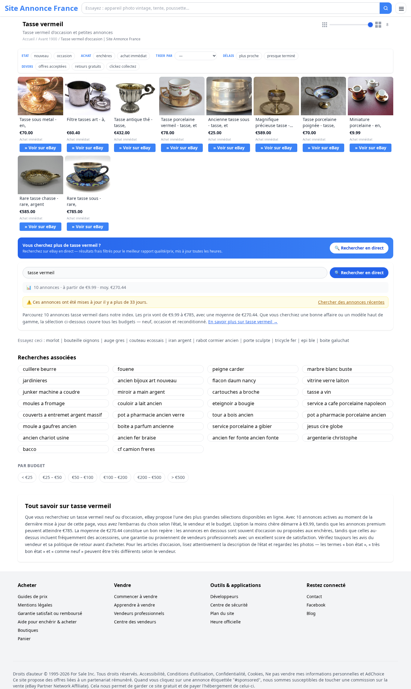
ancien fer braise (137, 437)
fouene (126, 369)
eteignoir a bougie (233, 403)
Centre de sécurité (229, 605)
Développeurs (224, 596)
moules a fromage (44, 403)
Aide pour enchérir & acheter (47, 622)
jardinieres (35, 380)
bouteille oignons (81, 340)
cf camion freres (136, 449)
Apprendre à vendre (134, 605)
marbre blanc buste (329, 369)
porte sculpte (256, 340)
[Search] (386, 8)
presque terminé (281, 55)
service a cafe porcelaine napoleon (346, 403)
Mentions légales (35, 605)
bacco (29, 449)
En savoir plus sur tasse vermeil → (243, 321)
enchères (104, 55)
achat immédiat (133, 55)
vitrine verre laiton (328, 380)
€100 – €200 (115, 477)
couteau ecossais (146, 340)
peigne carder (228, 369)
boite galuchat (334, 340)
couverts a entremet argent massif (62, 414)
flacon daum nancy (234, 380)
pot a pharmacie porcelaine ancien (346, 414)
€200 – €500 (149, 477)
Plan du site (222, 613)
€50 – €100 (82, 477)
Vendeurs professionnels (139, 613)
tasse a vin (319, 392)
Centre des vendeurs (135, 622)
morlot (52, 340)
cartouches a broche (235, 392)
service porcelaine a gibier (242, 426)
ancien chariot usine (46, 437)
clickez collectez (123, 66)
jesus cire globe (325, 426)
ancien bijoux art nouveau (147, 380)
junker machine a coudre (51, 392)
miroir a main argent (141, 392)
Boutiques (28, 630)
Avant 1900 (47, 39)
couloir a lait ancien (140, 403)
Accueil (29, 39)
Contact (314, 596)
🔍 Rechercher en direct (359, 272)
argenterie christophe (332, 437)
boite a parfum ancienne (146, 426)
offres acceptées (52, 66)
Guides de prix (32, 596)
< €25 (27, 477)
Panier (24, 638)
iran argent (179, 340)
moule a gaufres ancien (49, 426)
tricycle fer (285, 340)
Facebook (316, 605)
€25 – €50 (52, 477)
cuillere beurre (39, 369)
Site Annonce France (41, 8)
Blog (311, 613)
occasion (64, 55)
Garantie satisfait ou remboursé (50, 613)
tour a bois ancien (232, 414)
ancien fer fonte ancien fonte (245, 437)
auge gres (114, 340)
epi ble (308, 340)
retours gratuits (88, 66)
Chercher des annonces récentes (351, 302)
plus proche (249, 55)
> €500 (178, 477)
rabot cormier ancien (217, 340)
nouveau (41, 55)
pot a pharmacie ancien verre (151, 414)
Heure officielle (225, 622)
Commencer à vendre (135, 596)
